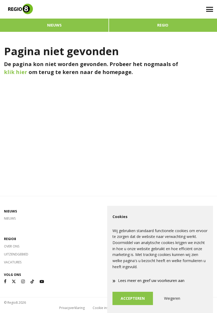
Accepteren (133, 298)
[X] (14, 281)
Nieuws (54, 25)
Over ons (11, 246)
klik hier (15, 72)
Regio (162, 25)
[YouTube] (42, 281)
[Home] (54, 9)
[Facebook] (5, 281)
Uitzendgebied (16, 254)
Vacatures (12, 262)
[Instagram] (23, 281)
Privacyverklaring (72, 308)
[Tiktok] (32, 281)
